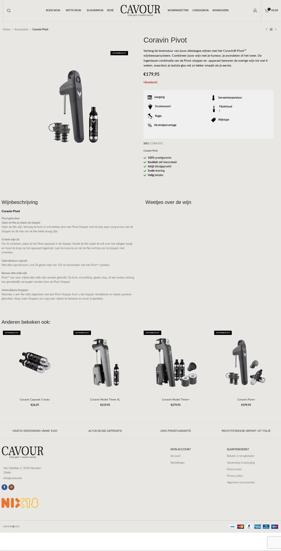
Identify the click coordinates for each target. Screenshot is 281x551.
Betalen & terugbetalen (240, 456)
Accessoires (21, 29)
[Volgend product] (275, 29)
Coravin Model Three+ (175, 399)
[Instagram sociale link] (11, 487)
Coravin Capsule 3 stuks (35, 399)
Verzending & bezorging (241, 463)
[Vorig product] (266, 29)
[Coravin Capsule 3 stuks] (35, 362)
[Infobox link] (35, 431)
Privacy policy (235, 476)
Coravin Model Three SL (105, 399)
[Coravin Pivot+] (246, 362)
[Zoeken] (9, 10)
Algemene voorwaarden (241, 482)
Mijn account (181, 449)
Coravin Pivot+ (246, 399)
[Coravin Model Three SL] (105, 362)
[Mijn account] (255, 10)
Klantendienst (238, 449)
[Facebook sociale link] (4, 487)
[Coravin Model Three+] (175, 362)
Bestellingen (178, 463)
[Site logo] (140, 10)
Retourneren (234, 469)
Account (176, 456)
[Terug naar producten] (271, 29)
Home (6, 29)
